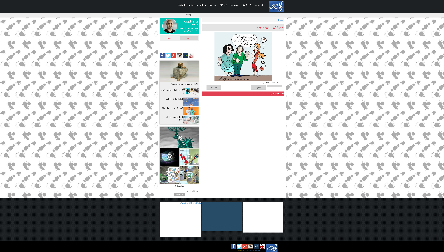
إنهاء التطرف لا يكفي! (173, 98)
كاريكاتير (223, 5)
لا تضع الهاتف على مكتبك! (172, 89)
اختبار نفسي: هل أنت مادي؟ (174, 118)
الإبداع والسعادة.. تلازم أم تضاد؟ (184, 83)
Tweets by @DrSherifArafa (191, 203)
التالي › (258, 87)
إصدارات (212, 5)
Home (280, 20)
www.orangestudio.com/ (248, 251)
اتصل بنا (181, 5)
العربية (189, 38)
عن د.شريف (247, 5)
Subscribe (179, 186)
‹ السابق (214, 87)
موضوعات (234, 5)
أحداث (203, 5)
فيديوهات (193, 5)
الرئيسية (259, 5)
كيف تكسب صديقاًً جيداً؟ (172, 107)
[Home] (276, 6)
